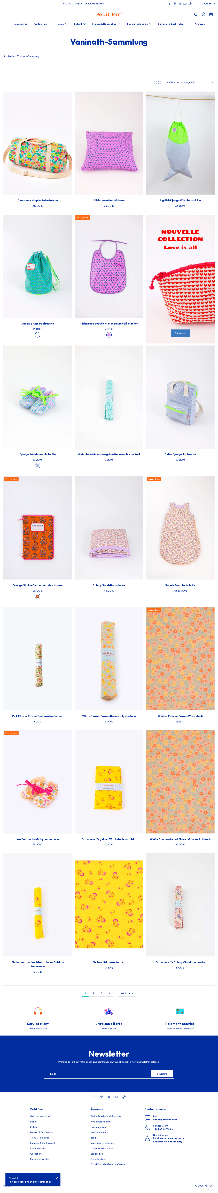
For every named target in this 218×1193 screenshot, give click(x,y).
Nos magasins (98, 1127)
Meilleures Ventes (39, 1159)
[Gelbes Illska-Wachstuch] (109, 904)
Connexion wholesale (102, 1148)
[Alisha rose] (109, 334)
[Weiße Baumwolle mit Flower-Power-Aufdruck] (180, 781)
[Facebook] (169, 4)
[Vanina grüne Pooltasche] (37, 266)
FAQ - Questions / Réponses (106, 1116)
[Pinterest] (174, 4)
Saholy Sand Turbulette (180, 585)
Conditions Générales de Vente (108, 1164)
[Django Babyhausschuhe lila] (37, 397)
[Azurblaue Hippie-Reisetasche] (37, 143)
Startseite (8, 56)
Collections (36, 1153)
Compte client (98, 1159)
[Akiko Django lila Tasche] (180, 397)
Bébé (33, 1121)
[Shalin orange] (37, 596)
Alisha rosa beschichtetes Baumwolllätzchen (109, 323)
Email (53, 1073)
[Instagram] (179, 4)
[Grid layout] (160, 82)
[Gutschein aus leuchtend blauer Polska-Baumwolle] (37, 904)
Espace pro (97, 1153)
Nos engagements (100, 1121)
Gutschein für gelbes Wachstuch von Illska (108, 839)
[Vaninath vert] (37, 334)
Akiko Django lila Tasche (180, 454)
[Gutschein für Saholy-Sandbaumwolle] (180, 904)
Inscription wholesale (102, 1142)
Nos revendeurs (99, 1132)
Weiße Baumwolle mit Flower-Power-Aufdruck (180, 839)
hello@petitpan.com (165, 1119)
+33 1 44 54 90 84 (163, 1128)
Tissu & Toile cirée (39, 1137)
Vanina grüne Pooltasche (37, 323)
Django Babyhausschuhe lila (38, 454)
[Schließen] (56, 1178)
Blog (93, 1137)
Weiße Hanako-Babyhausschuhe (38, 839)
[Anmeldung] (203, 14)
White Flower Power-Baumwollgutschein (109, 716)
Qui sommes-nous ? (41, 1116)
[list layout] (155, 82)
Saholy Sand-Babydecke (109, 585)
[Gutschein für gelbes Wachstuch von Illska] (109, 781)
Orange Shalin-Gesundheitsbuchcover (37, 585)
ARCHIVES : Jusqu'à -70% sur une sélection (84, 3)
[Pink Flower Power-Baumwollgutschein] (37, 658)
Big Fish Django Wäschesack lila (180, 200)
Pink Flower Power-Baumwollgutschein (37, 716)
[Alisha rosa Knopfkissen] (109, 143)
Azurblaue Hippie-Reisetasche (38, 200)
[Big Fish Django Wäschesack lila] (180, 143)
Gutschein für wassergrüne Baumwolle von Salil (109, 454)
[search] (196, 14)
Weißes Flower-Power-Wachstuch (180, 716)
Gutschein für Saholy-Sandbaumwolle (180, 962)
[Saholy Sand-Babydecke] (109, 528)
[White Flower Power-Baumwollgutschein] (109, 658)
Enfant (34, 1127)
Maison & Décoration (41, 1132)
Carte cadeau (37, 1148)
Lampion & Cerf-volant (42, 1142)
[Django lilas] (37, 465)
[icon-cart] (211, 14)
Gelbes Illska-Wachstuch (109, 962)
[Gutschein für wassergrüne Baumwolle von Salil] (109, 397)
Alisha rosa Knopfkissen (108, 200)
